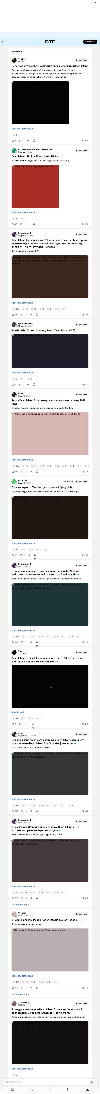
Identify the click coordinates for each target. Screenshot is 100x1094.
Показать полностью (22, 128)
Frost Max (22, 1002)
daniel (21, 393)
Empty (20, 651)
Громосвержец (25, 323)
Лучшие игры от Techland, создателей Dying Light (42, 487)
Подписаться (81, 60)
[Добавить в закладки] (21, 224)
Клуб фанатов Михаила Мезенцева (35, 149)
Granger (22, 913)
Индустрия (22, 236)
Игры (20, 396)
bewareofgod (24, 233)
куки (19, 1082)
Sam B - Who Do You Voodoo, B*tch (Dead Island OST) (43, 330)
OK (92, 1082)
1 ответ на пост (19, 904)
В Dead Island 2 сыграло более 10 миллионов (45, 919)
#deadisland (17, 712)
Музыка (21, 326)
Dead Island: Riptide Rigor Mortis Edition (35, 156)
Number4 (22, 59)
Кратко (70, 482)
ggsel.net (22, 480)
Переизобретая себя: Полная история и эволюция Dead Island (49, 66)
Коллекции (22, 152)
